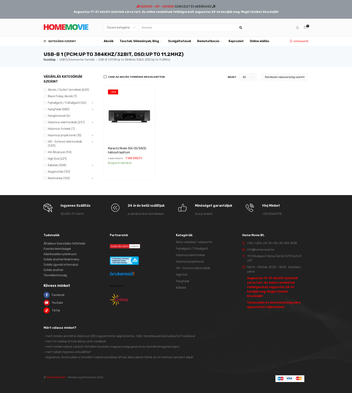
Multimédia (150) (59, 178)
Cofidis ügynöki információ (61, 264)
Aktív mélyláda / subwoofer (194, 242)
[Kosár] (305, 27)
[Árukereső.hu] (122, 274)
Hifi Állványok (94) (60, 152)
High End (181, 274)
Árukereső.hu (116, 286)
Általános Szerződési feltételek (64, 243)
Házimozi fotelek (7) (61, 129)
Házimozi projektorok (190, 261)
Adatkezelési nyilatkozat (60, 254)
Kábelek (181, 287)
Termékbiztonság (55, 275)
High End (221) (57, 158)
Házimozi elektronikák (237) (66, 122)
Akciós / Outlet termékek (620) (68, 90)
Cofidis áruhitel (53, 270)
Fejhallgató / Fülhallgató (192, 248)
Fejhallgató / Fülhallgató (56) (67, 103)
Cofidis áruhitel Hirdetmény (61, 259)
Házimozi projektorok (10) (64, 135)
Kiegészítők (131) (59, 172)
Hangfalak (182, 281)
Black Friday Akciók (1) (62, 96)
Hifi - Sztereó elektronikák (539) (65, 143)
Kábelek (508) (57, 165)
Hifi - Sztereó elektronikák (193, 268)
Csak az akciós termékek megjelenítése (136, 76)
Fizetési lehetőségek (57, 249)
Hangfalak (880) (58, 109)
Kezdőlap (50, 59)
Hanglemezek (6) (59, 116)
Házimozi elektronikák (190, 255)
